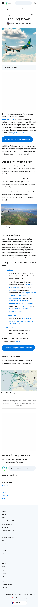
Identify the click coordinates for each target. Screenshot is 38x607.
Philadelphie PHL (26, 303)
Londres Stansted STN (8, 521)
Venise (3, 557)
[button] (2, 3)
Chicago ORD (14, 287)
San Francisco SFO (26, 306)
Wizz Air (4, 540)
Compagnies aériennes (12, 15)
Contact (4, 587)
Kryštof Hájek (14, 23)
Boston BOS (29, 285)
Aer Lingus (5, 9)
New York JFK (14, 301)
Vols (14, 9)
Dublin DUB (10, 270)
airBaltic (4, 511)
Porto (3, 576)
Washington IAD (15, 311)
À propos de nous (7, 584)
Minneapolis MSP (15, 298)
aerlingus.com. (8, 119)
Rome (3, 566)
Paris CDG (16, 324)
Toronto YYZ (23, 309)
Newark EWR (25, 301)
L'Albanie (4, 563)
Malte (3, 553)
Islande (4, 560)
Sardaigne (5, 527)
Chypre (4, 570)
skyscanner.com (17, 133)
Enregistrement (6, 495)
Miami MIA (23, 295)
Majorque (4, 573)
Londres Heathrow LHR (18, 321)
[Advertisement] (19, 91)
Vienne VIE (5, 514)
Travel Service (6, 544)
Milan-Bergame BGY (8, 531)
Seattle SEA (13, 309)
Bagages (4, 492)
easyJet (4, 534)
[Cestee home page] (9, 3)
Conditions (18, 594)
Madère (4, 550)
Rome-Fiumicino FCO (8, 524)
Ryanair (18, 341)
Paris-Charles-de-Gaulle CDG (11, 547)
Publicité (32, 594)
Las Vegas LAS (27, 293)
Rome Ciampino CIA (8, 537)
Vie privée (25, 594)
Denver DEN (14, 290)
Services (4, 498)
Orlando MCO (14, 303)
